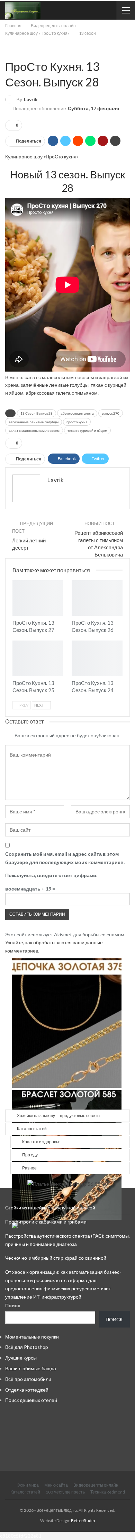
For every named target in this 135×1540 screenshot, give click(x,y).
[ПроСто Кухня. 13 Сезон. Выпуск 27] (37, 598)
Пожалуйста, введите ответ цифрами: (51, 875)
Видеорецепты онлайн (95, 1485)
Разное (29, 1167)
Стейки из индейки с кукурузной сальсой (50, 1207)
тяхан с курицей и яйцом (87, 430)
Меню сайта (56, 1485)
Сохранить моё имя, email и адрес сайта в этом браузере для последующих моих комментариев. (65, 858)
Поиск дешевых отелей (31, 1400)
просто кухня (76, 422)
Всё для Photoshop (26, 1347)
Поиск (12, 1305)
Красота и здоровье (41, 1141)
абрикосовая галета (77, 413)
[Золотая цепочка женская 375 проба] (67, 1023)
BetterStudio (83, 1520)
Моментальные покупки (32, 1337)
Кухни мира (28, 1485)
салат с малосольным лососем (34, 430)
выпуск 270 (110, 413)
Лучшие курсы (21, 1358)
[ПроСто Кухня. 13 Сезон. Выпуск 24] (97, 658)
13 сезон (7, 52)
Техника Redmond (107, 1492)
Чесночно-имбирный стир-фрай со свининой (55, 1258)
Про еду (30, 1154)
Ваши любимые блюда (30, 1368)
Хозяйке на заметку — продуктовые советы (58, 1115)
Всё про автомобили (28, 1379)
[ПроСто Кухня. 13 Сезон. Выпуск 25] (37, 658)
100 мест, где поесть (65, 1492)
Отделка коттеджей (26, 1390)
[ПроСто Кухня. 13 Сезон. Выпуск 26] (97, 598)
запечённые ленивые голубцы (33, 422)
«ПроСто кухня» (61, 156)
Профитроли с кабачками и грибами (46, 1222)
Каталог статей (32, 1128)
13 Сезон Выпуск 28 (36, 413)
